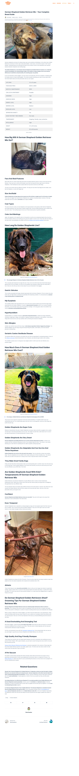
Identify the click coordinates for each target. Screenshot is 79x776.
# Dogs (6, 697)
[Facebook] (11, 702)
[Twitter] (23, 702)
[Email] (47, 702)
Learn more (30, 20)
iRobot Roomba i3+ (9, 658)
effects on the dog (10, 338)
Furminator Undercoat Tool (28, 630)
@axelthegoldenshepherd (32, 414)
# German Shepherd (13, 697)
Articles (64, 3)
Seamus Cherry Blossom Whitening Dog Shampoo (15, 645)
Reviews (59, 3)
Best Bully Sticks (31, 576)
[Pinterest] (35, 702)
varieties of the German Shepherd (36, 220)
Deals (54, 3)
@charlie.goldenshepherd (32, 277)
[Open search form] (73, 3)
